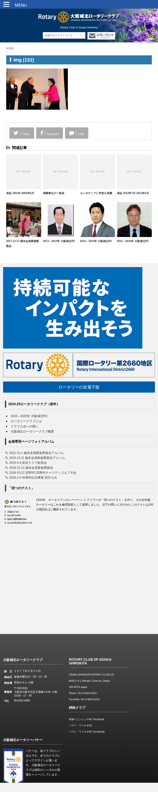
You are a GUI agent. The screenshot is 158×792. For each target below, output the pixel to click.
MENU (19, 5)
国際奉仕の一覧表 (53, 193)
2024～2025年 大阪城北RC (29, 416)
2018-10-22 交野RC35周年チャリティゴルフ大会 (42, 472)
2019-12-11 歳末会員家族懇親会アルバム (37, 457)
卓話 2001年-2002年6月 (20, 193)
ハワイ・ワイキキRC (80, 725)
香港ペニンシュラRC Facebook (86, 719)
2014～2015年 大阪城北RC (96, 241)
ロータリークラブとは (26, 421)
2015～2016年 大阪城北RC (133, 241)
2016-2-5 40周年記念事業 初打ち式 (33, 477)
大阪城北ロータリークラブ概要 (32, 431)
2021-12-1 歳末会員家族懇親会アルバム (36, 453)
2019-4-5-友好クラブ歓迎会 (28, 462)
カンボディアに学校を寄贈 (96, 193)
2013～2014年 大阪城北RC (59, 241)
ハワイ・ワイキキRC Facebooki (87, 731)
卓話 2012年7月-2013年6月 (133, 193)
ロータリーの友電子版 (79, 387)
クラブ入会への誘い (24, 426)
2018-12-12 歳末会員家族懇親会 (31, 467)
